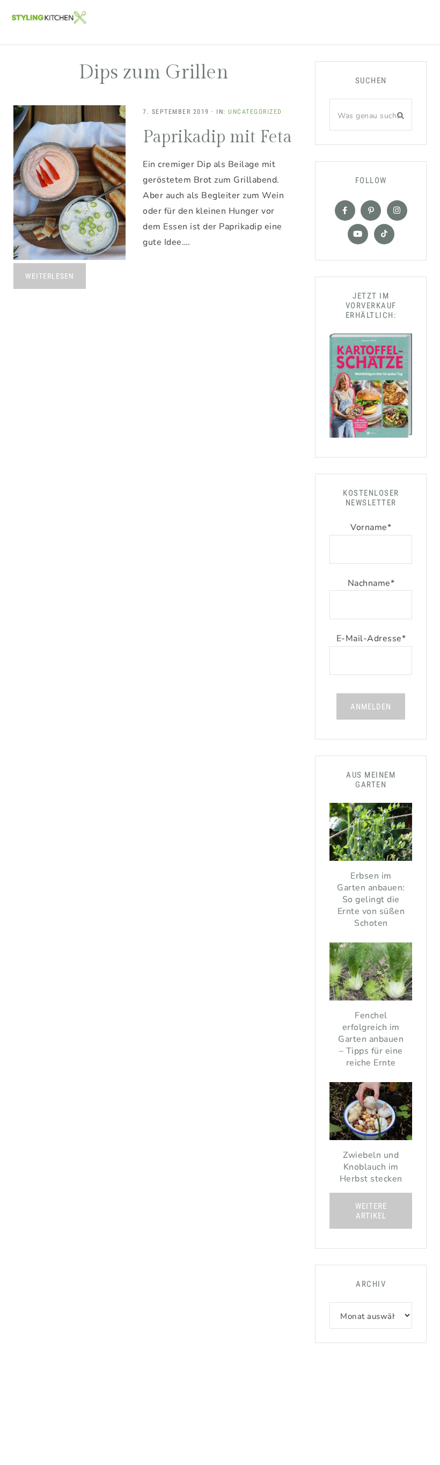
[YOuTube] (358, 234)
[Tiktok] (384, 234)
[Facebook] (345, 210)
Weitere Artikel (371, 1211)
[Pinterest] (371, 210)
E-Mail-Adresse (371, 638)
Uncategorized (255, 111)
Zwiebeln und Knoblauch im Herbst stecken (371, 1167)
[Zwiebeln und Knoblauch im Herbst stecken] (370, 1113)
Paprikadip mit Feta (217, 137)
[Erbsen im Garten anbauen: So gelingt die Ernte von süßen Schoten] (370, 834)
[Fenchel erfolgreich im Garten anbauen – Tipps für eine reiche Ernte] (370, 974)
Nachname (371, 583)
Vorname (370, 527)
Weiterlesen (49, 276)
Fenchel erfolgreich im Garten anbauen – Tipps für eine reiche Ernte (371, 1039)
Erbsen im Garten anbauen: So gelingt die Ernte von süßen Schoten (371, 899)
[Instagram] (397, 210)
